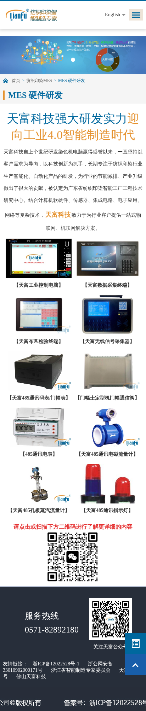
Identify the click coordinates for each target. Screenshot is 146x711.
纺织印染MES (39, 80)
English (112, 14)
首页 (16, 80)
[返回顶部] (135, 664)
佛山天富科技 (31, 676)
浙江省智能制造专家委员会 (81, 670)
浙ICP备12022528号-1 (56, 663)
